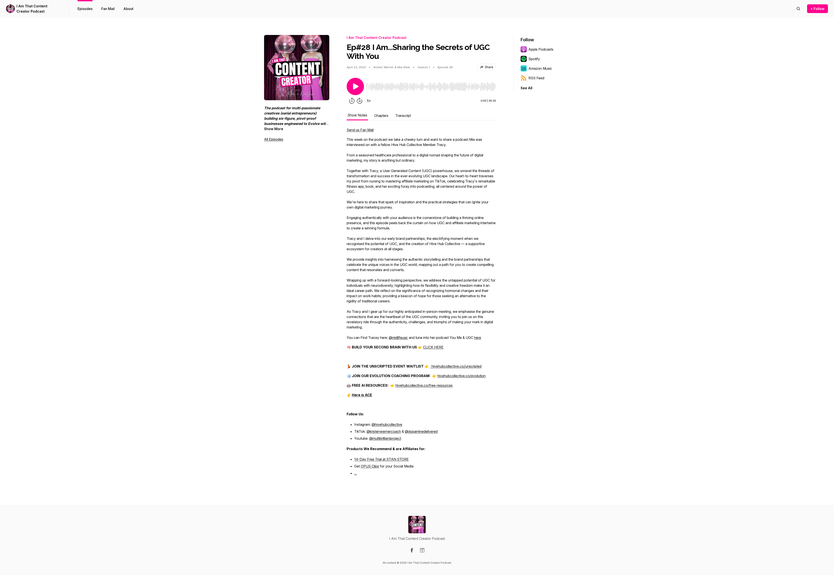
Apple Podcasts (540, 49)
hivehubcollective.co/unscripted (457, 366)
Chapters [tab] (381, 115)
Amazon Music (540, 68)
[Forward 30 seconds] (360, 101)
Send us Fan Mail (360, 130)
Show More (273, 129)
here (477, 337)
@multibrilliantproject (385, 438)
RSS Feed (536, 78)
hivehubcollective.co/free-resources (424, 385)
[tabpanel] (421, 304)
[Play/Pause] (355, 86)
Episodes (85, 9)
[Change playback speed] (368, 101)
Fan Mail (108, 9)
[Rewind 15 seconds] (352, 101)
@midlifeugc (398, 337)
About (128, 9)
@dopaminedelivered (421, 431)
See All (526, 88)
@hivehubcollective (387, 424)
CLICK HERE (433, 347)
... (355, 473)
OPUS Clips (370, 466)
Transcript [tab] (403, 115)
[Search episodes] (798, 8)
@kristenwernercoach (384, 431)
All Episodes (273, 139)
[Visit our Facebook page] (412, 550)
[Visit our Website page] (422, 550)
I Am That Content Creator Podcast (32, 8)
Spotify (534, 59)
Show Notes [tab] (357, 115)
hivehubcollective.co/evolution (461, 376)
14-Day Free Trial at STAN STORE (381, 459)
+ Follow (817, 9)
